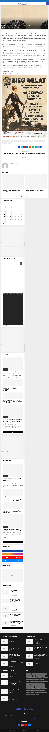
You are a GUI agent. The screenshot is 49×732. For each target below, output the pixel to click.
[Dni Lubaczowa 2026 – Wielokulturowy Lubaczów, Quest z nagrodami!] (8, 382)
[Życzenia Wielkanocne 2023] (8, 492)
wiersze (28, 692)
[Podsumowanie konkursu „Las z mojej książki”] (18, 395)
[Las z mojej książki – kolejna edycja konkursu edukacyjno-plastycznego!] (18, 492)
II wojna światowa (30, 679)
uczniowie (36, 690)
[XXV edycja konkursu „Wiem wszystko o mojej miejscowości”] (13, 521)
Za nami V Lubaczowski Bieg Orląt (12, 372)
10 (4, 214)
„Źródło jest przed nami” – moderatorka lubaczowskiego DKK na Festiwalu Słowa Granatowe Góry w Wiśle (15, 663)
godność (22, 141)
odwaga (39, 141)
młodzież (42, 683)
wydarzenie (44, 692)
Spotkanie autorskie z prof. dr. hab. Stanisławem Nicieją (35, 191)
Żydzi (37, 694)
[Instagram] (22, 725)
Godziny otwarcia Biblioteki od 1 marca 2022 (12, 479)
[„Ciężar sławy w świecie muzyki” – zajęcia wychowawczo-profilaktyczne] (5, 608)
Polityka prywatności (20, 1)
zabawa (33, 694)
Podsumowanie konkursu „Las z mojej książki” (17, 401)
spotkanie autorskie (36, 688)
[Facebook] (19, 725)
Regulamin (28, 1)
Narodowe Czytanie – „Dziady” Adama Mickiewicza (14, 690)
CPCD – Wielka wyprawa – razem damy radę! (40, 648)
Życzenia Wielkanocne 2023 (7, 497)
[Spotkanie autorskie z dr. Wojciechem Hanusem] (4, 698)
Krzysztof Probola (7, 27)
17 (4, 216)
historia (27, 141)
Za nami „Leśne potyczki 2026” (16, 387)
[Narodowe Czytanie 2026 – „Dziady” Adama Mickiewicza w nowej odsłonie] (5, 601)
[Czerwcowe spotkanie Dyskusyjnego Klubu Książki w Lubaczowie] (4, 648)
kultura (36, 681)
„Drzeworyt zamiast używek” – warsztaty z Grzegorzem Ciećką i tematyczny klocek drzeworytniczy (41, 655)
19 (10, 216)
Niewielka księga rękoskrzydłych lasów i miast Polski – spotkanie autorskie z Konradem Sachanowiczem (15, 682)
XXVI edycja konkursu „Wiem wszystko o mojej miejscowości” (11, 191)
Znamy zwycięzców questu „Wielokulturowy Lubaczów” (14, 655)
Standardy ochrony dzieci (36, 1)
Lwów (35, 141)
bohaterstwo (16, 141)
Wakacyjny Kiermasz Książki (14, 640)
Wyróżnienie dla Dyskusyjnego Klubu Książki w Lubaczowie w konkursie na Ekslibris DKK (16, 622)
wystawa (28, 694)
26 (10, 219)
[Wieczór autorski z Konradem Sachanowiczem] (12, 575)
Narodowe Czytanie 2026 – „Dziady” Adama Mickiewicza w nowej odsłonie (16, 600)
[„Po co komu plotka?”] (29, 664)
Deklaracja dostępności (10, 1)
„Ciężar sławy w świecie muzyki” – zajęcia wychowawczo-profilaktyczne (16, 608)
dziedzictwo (29, 677)
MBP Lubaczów (24, 709)
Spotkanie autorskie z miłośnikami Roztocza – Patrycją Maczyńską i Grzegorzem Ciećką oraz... (12, 421)
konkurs (42, 679)
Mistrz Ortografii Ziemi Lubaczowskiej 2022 (18, 510)
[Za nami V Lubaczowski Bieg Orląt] (13, 364)
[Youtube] (25, 725)
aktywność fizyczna (6, 141)
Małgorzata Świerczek (9, 424)
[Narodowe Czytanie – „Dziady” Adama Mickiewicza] (4, 691)
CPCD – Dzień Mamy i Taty (24, 159)
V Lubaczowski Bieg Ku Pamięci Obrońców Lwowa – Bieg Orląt (7, 401)
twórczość (44, 688)
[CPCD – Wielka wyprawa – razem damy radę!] (29, 649)
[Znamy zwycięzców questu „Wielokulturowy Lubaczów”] (4, 656)
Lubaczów (28, 683)
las (40, 681)
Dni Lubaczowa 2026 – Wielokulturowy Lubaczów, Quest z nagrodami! (7, 388)
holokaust (45, 677)
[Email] (29, 725)
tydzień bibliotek (30, 690)
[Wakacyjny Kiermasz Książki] (4, 641)
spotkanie (28, 688)
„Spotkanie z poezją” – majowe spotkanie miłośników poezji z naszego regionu (24, 153)
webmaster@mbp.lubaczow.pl (29, 718)
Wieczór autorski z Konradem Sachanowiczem (10, 585)
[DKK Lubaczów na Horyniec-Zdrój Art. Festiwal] (5, 616)
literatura (45, 681)
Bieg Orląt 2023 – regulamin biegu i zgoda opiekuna (12, 73)
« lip (3, 223)
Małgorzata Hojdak (8, 532)
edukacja (34, 677)
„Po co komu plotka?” (38, 662)
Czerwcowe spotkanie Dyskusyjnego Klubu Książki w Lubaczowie (14, 648)
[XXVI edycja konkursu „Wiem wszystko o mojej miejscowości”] (8, 505)
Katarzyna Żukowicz (8, 373)
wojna (32, 692)
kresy (32, 141)
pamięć (43, 141)
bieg (12, 141)
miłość (37, 683)
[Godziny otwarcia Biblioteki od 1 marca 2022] (13, 470)
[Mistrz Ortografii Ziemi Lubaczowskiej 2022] (18, 505)
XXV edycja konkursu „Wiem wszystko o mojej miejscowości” (12, 530)
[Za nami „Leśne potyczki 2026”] (18, 382)
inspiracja (37, 679)
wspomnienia (38, 692)
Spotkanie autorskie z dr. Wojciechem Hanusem (13, 697)
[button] (21, 263)
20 (12, 216)
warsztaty (42, 690)
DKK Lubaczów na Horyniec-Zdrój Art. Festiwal (15, 615)
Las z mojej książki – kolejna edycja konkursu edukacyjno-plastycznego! (17, 498)
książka (32, 681)
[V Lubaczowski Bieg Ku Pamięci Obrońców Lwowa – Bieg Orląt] (8, 395)
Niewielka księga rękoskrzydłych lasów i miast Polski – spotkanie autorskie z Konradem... (16, 592)
